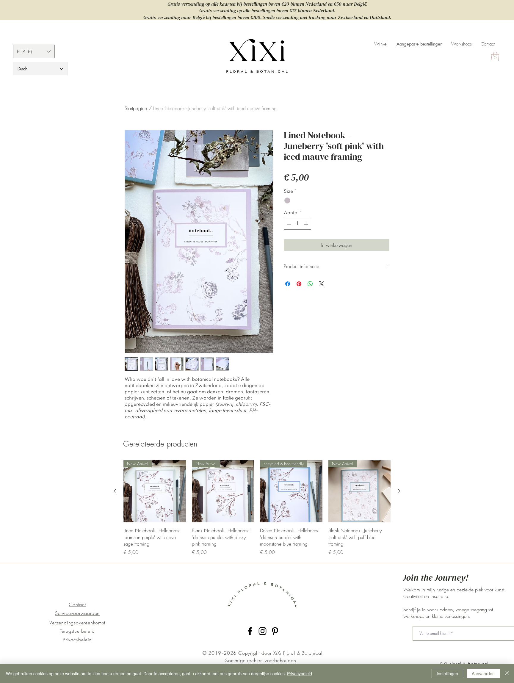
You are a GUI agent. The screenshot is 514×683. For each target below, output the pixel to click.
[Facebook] (250, 631)
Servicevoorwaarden (77, 613)
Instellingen (447, 673)
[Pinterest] (275, 631)
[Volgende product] (399, 491)
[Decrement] (288, 224)
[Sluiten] (506, 673)
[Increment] (306, 224)
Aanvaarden (483, 673)
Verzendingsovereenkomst (77, 622)
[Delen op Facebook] (287, 283)
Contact (77, 604)
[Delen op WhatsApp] (310, 283)
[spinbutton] (297, 224)
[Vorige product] (114, 491)
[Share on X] (321, 283)
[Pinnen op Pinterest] (299, 283)
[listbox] (34, 51)
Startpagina (136, 108)
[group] (257, 508)
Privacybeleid (77, 639)
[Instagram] (262, 631)
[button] (34, 51)
